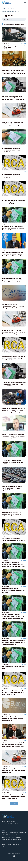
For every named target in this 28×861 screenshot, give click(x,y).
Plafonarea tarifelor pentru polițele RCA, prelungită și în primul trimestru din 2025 (13, 202)
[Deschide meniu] (25, 3)
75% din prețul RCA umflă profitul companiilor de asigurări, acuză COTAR (12, 462)
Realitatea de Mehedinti (16, 839)
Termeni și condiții (11, 821)
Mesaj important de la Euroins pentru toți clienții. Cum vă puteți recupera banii (12, 718)
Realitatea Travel (15, 835)
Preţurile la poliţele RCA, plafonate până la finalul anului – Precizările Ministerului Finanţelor (13, 228)
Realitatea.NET (5, 832)
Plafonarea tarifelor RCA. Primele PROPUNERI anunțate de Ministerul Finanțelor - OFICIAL (13, 692)
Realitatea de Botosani (6, 844)
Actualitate (23, 120)
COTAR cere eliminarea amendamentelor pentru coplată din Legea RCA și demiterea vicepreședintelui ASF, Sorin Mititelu (13, 307)
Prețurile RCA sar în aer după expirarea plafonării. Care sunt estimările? (12, 150)
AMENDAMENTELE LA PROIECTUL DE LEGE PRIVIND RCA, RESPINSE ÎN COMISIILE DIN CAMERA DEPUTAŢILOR (13, 72)
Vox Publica (4, 842)
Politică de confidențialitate (7, 824)
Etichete (12, 8)
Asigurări (23, 43)
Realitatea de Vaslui (17, 844)
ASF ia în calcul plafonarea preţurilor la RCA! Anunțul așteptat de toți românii (13, 770)
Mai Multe (14, 803)
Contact (3, 821)
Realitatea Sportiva (14, 832)
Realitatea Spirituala (6, 835)
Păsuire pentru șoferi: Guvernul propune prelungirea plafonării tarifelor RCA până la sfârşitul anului (12, 280)
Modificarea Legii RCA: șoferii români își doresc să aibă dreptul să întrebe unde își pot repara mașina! (13, 332)
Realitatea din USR (6, 839)
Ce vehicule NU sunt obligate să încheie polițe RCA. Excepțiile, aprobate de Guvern (12, 488)
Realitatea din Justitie (16, 837)
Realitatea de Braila (6, 846)
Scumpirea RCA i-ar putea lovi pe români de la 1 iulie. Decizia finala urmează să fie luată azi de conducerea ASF (12, 124)
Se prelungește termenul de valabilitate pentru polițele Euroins (13, 539)
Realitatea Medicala (6, 837)
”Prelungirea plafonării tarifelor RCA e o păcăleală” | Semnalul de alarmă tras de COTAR (14, 384)
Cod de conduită (18, 824)
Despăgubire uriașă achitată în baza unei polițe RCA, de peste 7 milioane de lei (12, 514)
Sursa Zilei (20, 842)
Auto (24, 68)
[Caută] (20, 3)
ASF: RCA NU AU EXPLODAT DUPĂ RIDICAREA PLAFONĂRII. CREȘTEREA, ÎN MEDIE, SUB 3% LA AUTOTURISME (13, 98)
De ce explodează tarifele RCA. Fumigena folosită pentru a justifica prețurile (13, 590)
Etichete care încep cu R (8, 11)
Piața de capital (22, 146)
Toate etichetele (8, 19)
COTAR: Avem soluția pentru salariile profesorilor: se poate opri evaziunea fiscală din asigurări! (13, 616)
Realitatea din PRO (12, 842)
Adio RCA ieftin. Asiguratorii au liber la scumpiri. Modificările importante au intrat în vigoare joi (13, 796)
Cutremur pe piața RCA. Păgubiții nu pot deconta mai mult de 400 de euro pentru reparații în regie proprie (13, 411)
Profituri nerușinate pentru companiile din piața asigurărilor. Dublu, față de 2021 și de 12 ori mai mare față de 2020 (13, 565)
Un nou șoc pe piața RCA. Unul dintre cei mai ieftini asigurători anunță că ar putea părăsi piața (13, 642)
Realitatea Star (22, 832)
